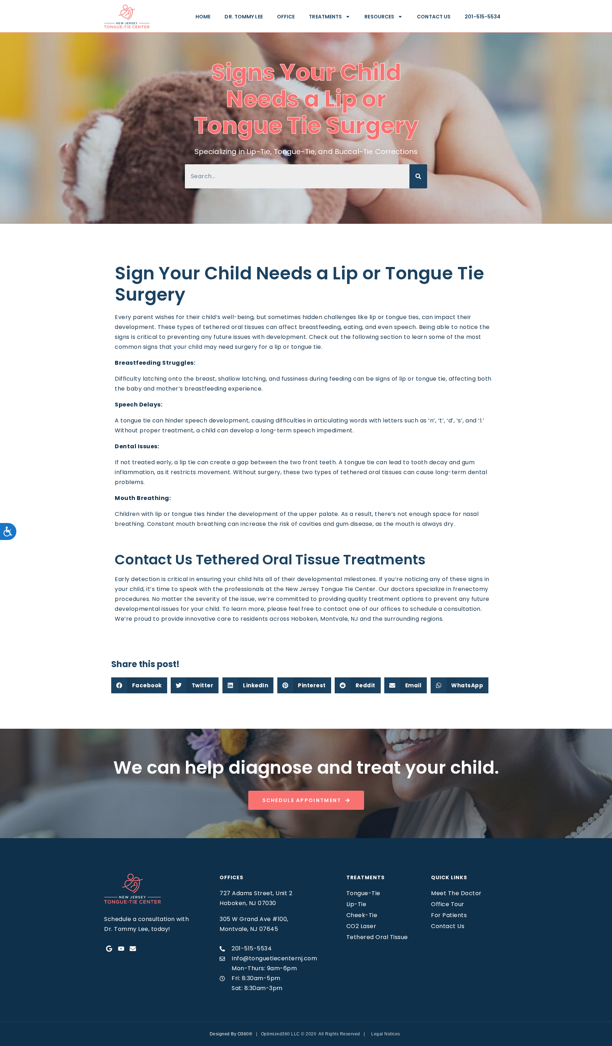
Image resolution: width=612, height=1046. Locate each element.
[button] (139, 685)
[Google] (109, 949)
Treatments (325, 16)
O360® (245, 1033)
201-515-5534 (482, 16)
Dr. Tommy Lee (243, 16)
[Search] (418, 176)
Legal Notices (385, 1033)
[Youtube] (121, 949)
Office (286, 16)
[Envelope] (133, 949)
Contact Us (433, 16)
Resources (379, 16)
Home (203, 16)
